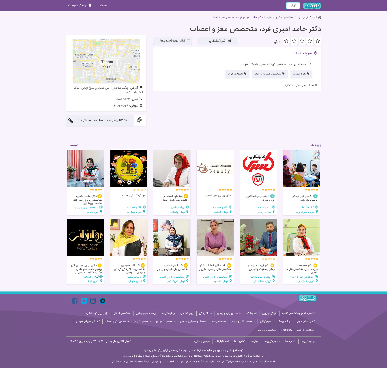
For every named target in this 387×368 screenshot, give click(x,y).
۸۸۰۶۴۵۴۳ (123, 99)
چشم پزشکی (283, 321)
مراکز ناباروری (269, 313)
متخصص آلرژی (142, 321)
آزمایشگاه (251, 313)
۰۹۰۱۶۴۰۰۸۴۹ (120, 106)
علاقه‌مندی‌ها (173, 41)
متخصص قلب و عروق (243, 321)
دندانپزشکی (135, 277)
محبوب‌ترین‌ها (272, 341)
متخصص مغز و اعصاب (280, 17)
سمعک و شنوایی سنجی (193, 321)
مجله (103, 5)
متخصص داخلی (305, 330)
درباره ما (255, 341)
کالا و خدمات (307, 207)
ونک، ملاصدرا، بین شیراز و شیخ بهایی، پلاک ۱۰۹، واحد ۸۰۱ (108, 90)
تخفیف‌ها (290, 341)
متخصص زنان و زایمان (86, 207)
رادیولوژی (287, 330)
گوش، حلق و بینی (305, 321)
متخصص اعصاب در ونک (268, 74)
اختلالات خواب (235, 74)
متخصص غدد (218, 321)
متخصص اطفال (122, 313)
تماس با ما (239, 341)
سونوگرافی (265, 321)
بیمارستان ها (168, 313)
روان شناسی (178, 207)
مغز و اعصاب (300, 74)
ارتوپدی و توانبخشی (97, 313)
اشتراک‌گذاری (217, 41)
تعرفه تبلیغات (222, 341)
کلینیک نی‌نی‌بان (307, 17)
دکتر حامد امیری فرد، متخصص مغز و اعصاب (255, 29)
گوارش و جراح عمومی (87, 321)
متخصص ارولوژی (165, 321)
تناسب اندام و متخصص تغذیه (298, 313)
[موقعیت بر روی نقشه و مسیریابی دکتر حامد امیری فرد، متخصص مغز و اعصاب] (106, 61)
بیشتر (74, 145)
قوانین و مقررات (201, 341)
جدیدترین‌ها (307, 341)
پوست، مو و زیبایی (260, 277)
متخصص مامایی (267, 330)
